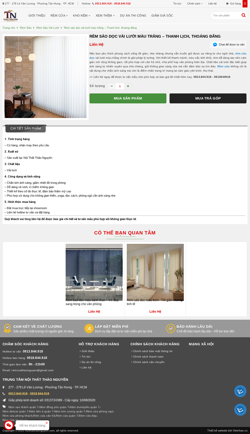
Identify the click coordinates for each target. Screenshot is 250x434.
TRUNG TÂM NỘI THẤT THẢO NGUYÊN (35, 380)
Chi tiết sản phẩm (25, 128)
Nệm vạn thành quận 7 (23, 407)
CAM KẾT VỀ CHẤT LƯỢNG (37, 326)
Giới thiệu (37, 15)
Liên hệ (212, 3)
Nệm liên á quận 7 (41, 411)
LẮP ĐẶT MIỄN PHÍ (111, 326)
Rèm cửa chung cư (15, 420)
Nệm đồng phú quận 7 (54, 407)
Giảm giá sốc (162, 15)
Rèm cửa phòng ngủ (99, 411)
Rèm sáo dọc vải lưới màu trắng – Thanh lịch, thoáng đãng (155, 36)
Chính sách (193, 3)
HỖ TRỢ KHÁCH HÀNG (99, 344)
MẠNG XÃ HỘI (201, 344)
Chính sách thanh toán (147, 356)
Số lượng (97, 86)
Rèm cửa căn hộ (44, 415)
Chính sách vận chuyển (148, 362)
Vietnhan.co (240, 430)
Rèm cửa (58, 15)
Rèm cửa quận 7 (67, 415)
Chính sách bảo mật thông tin (152, 351)
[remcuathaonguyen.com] (10, 20)
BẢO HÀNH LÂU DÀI (194, 326)
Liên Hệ (96, 44)
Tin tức (177, 3)
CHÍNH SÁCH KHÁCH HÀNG (155, 344)
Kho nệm (80, 15)
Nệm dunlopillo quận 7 (85, 407)
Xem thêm (104, 15)
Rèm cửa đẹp (88, 415)
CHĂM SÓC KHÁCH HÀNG (26, 344)
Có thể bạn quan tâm (125, 232)
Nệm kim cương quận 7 (69, 411)
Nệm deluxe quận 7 (16, 411)
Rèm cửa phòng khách (18, 415)
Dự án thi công (133, 15)
